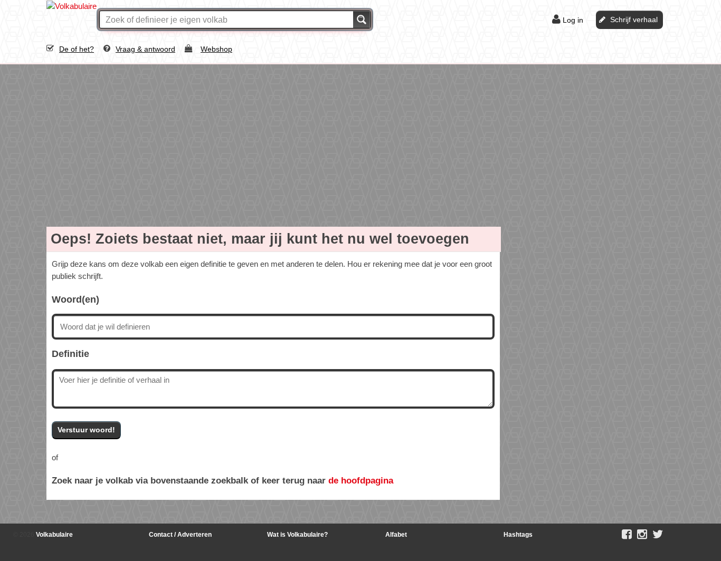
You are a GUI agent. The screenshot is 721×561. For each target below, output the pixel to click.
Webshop (216, 49)
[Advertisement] (360, 143)
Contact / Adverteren (180, 534)
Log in (573, 20)
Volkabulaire (53, 534)
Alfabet (396, 534)
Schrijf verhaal (634, 19)
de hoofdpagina (360, 480)
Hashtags (518, 534)
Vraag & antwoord (145, 49)
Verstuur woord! (86, 429)
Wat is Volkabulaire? (297, 534)
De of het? (76, 49)
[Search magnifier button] (361, 19)
